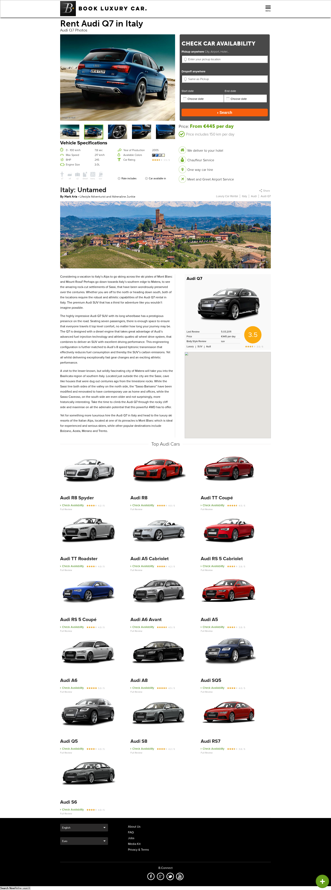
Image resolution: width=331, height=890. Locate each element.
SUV (199, 346)
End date (230, 91)
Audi (254, 196)
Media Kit (134, 844)
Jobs (131, 838)
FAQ (131, 832)
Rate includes (129, 178)
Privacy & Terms (138, 850)
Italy (244, 196)
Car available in (157, 178)
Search (226, 112)
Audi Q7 (194, 278)
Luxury (190, 346)
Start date (188, 91)
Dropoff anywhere (193, 71)
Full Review (66, 509)
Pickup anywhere (205, 51)
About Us (134, 827)
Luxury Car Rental (227, 196)
